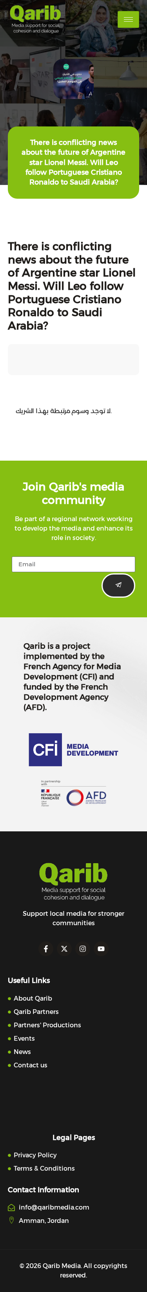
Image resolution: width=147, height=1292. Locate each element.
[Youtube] (101, 948)
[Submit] (118, 585)
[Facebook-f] (45, 948)
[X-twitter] (64, 948)
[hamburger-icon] (128, 19)
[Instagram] (82, 948)
